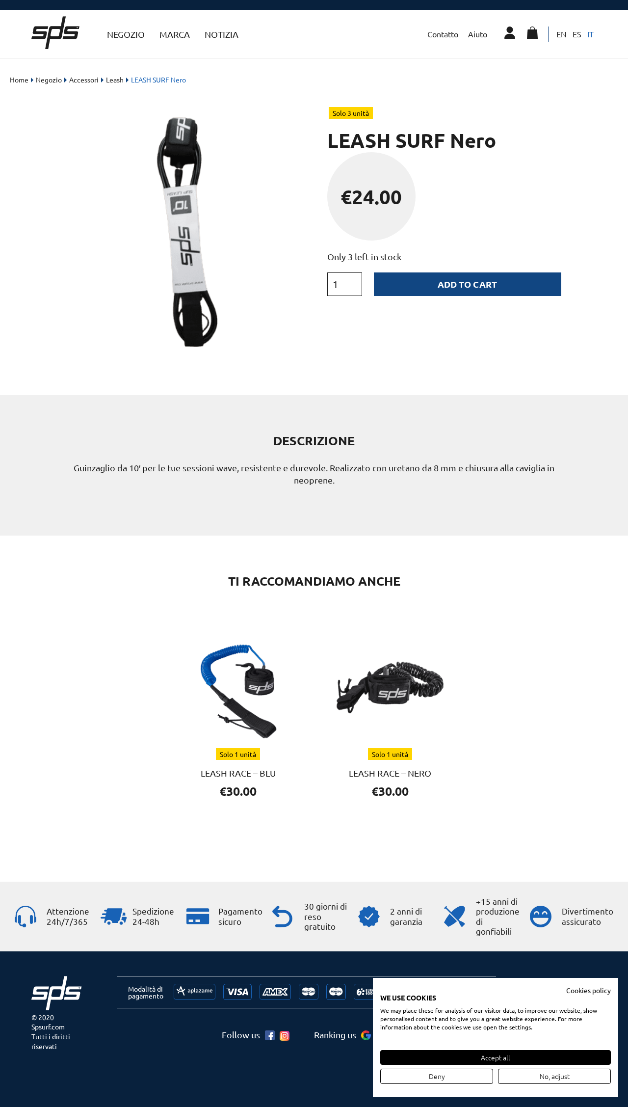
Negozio (49, 79)
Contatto (442, 34)
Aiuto (477, 34)
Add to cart (467, 284)
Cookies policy (588, 990)
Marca (174, 34)
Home (19, 79)
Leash (115, 79)
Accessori (84, 79)
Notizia (221, 34)
